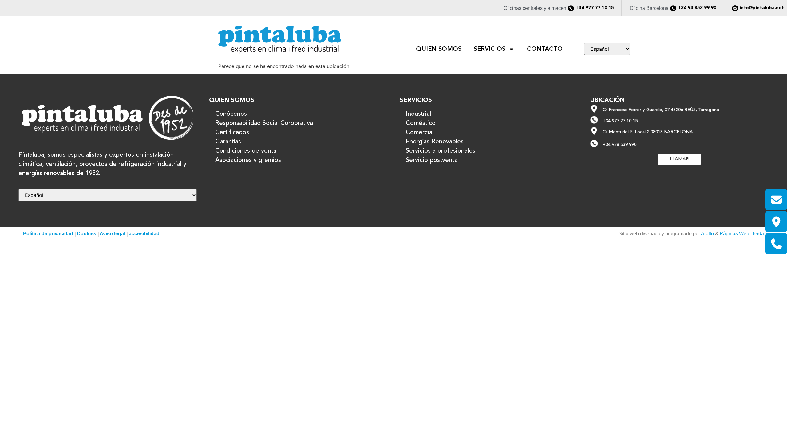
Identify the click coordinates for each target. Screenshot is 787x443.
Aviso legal (112, 233)
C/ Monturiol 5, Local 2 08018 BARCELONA (648, 132)
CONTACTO (545, 49)
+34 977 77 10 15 (594, 8)
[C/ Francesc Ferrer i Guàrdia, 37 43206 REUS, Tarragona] (594, 109)
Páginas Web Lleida (742, 233)
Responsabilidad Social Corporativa (264, 123)
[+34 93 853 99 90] (673, 8)
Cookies (86, 233)
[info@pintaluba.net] (735, 8)
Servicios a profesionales (440, 151)
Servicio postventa (431, 160)
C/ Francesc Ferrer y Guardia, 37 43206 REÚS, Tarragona (661, 110)
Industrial (418, 114)
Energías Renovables (435, 142)
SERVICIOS (489, 49)
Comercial (419, 133)
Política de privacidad (48, 233)
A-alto (707, 233)
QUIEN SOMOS (438, 49)
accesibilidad (144, 233)
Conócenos (231, 114)
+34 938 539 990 (619, 144)
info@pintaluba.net (762, 8)
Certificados (232, 133)
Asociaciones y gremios (248, 160)
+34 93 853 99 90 (697, 8)
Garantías (228, 142)
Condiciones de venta (245, 151)
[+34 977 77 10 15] (571, 8)
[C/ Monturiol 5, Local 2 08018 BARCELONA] (594, 131)
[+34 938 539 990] (594, 143)
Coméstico (421, 123)
